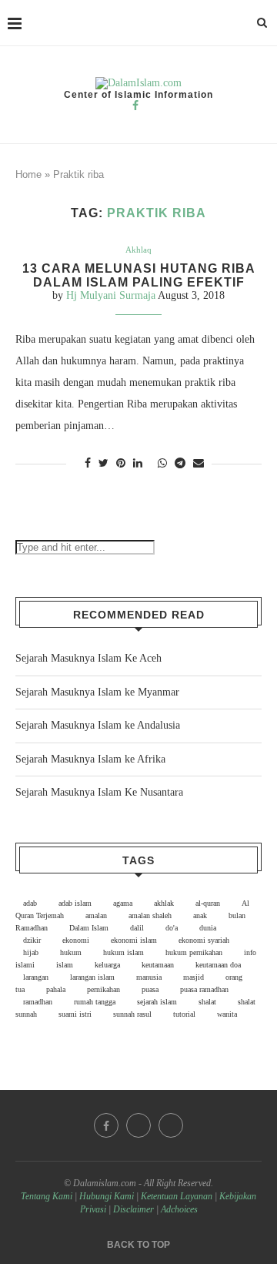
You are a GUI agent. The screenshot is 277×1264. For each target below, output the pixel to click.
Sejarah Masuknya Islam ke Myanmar (97, 692)
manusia (149, 977)
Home (28, 174)
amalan (96, 915)
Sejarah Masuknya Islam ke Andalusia (97, 725)
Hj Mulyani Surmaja (110, 295)
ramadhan (37, 1001)
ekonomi (75, 940)
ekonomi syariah (204, 940)
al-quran (207, 903)
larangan (35, 977)
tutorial (184, 1014)
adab (30, 903)
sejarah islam (157, 1001)
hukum (71, 952)
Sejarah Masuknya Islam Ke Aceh (88, 658)
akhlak (164, 903)
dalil (137, 928)
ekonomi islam (134, 940)
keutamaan (158, 965)
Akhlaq (138, 249)
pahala (55, 989)
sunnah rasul (132, 1014)
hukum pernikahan (193, 952)
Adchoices (179, 1209)
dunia (207, 928)
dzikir (32, 940)
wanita (227, 1014)
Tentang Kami (48, 1196)
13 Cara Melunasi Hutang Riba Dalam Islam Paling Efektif (138, 275)
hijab (30, 952)
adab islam (75, 903)
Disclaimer (133, 1209)
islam (64, 965)
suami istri (75, 1014)
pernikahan (103, 989)
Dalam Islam (88, 928)
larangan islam (92, 977)
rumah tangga (94, 1001)
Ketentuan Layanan (176, 1196)
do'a (171, 928)
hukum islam (123, 952)
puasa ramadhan (204, 989)
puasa (150, 989)
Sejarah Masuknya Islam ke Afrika (90, 759)
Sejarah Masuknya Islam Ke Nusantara (99, 792)
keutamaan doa (218, 965)
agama (122, 903)
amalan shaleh (150, 915)
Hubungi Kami (106, 1196)
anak (200, 915)
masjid (193, 977)
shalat (207, 1001)
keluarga (107, 965)
